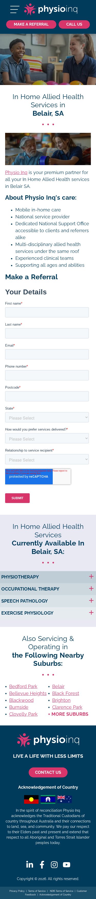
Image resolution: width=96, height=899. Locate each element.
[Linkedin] (30, 865)
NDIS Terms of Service (61, 891)
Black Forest (65, 693)
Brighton (61, 700)
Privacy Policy (17, 891)
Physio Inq (16, 172)
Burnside (18, 707)
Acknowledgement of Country (55, 894)
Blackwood (21, 700)
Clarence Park (67, 707)
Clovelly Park (23, 714)
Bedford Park (23, 686)
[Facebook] (42, 865)
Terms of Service (37, 891)
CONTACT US (48, 772)
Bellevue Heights (28, 693)
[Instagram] (54, 865)
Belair (58, 686)
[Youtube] (66, 865)
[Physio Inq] (50, 9)
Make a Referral (31, 24)
